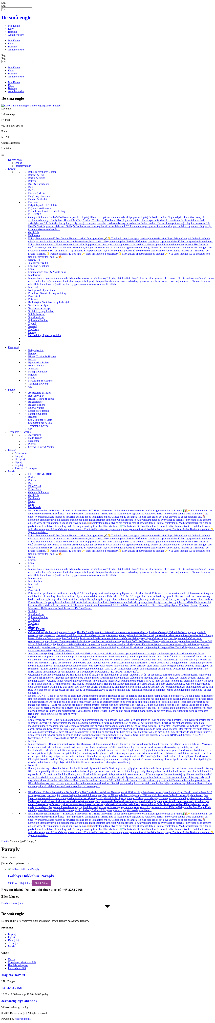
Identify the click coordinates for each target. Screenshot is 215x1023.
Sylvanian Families (38, 320)
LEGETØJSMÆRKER (41, 474)
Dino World (34, 486)
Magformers (34, 275)
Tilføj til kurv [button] (25, 883)
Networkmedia (23, 1018)
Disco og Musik (36, 193)
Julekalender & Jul (38, 262)
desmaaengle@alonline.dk (19, 1001)
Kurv (11, 28)
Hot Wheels (34, 507)
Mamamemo (34, 578)
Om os (18, 162)
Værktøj (32, 326)
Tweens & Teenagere (26, 468)
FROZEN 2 (34, 214)
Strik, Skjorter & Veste (40, 419)
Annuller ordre (16, 34)
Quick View (41, 883)
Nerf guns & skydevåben (41, 290)
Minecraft (33, 287)
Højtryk (32, 716)
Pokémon (33, 299)
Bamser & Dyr (36, 174)
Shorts (31, 377)
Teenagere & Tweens (19, 431)
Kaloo (31, 557)
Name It (32, 765)
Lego (31, 269)
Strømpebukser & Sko (40, 422)
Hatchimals (34, 498)
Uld (30, 386)
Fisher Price (34, 489)
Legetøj (12, 168)
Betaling (12, 31)
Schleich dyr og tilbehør (41, 311)
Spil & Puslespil (36, 314)
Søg (3, 2)
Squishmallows (36, 317)
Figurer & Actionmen (39, 208)
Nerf (30, 587)
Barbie (31, 477)
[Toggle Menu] (2, 155)
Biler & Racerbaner (38, 184)
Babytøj (19, 456)
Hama (31, 501)
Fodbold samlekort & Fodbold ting (46, 211)
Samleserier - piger (38, 305)
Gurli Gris (33, 232)
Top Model (34, 620)
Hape (31, 504)
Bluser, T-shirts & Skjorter (42, 356)
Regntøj (32, 374)
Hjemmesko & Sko (38, 362)
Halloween (34, 235)
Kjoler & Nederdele (38, 410)
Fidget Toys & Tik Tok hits (42, 205)
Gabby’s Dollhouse (38, 492)
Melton (32, 741)
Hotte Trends (35, 437)
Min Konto (14, 25)
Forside (5, 841)
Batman (32, 181)
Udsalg (12, 450)
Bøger (31, 190)
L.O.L (31, 566)
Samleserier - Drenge (39, 308)
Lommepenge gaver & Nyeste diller (47, 272)
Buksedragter (35, 401)
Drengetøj (13, 347)
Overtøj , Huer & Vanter (41, 447)
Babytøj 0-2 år (36, 350)
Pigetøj (11, 389)
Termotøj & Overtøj (38, 383)
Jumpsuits (33, 368)
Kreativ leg (34, 259)
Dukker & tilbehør (38, 199)
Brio (30, 187)
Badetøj (32, 353)
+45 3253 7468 (11, 988)
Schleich (32, 611)
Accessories (34, 434)
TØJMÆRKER (36, 629)
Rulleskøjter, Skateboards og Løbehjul (48, 302)
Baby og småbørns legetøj (42, 171)
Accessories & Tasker (39, 392)
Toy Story (33, 329)
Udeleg (32, 332)
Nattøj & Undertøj (38, 371)
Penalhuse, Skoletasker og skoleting (47, 293)
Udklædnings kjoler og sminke (44, 335)
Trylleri (32, 323)
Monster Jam (35, 581)
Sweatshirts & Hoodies (40, 380)
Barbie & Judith (36, 178)
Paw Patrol (34, 296)
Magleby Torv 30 (13, 975)
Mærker (12, 471)
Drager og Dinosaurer (39, 196)
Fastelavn (33, 202)
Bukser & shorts (36, 404)
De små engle (16, 17)
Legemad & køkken (38, 266)
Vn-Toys (33, 626)
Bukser (32, 359)
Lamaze (32, 560)
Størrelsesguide (23, 165)
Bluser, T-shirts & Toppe (41, 398)
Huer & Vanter (36, 365)
